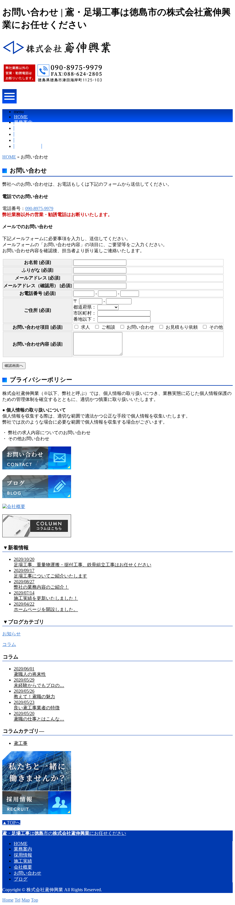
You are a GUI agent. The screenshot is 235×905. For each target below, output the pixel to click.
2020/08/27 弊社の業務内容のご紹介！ (41, 584)
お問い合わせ (28, 146)
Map (25, 900)
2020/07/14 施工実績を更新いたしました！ (46, 595)
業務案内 (23, 122)
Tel (17, 900)
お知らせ (11, 633)
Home (7, 900)
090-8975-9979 (39, 208)
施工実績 (23, 134)
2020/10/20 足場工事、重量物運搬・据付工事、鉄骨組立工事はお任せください (82, 562)
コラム (9, 644)
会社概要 (23, 140)
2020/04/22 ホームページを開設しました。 (46, 607)
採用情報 (23, 128)
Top (34, 900)
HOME (21, 116)
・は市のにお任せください (64, 833)
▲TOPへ (11, 822)
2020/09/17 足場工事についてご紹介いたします (50, 573)
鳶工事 (21, 743)
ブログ (21, 879)
